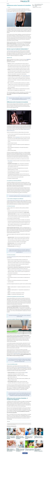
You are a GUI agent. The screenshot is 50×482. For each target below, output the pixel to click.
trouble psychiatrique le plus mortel (23, 367)
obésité (28, 59)
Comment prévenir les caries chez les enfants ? (38, 437)
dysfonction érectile (17, 353)
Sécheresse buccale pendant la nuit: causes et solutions (20, 437)
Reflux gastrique (10, 160)
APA (19, 152)
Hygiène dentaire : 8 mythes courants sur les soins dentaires (11, 450)
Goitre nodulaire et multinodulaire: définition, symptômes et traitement (38, 450)
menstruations (18, 137)
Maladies (8, 3)
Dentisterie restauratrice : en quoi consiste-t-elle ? (29, 450)
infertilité (26, 372)
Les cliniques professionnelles (11, 256)
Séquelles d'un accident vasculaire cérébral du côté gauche (20, 450)
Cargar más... (25, 453)
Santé (7, 448)
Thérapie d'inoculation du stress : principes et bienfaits (11, 437)
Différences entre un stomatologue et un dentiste (29, 437)
